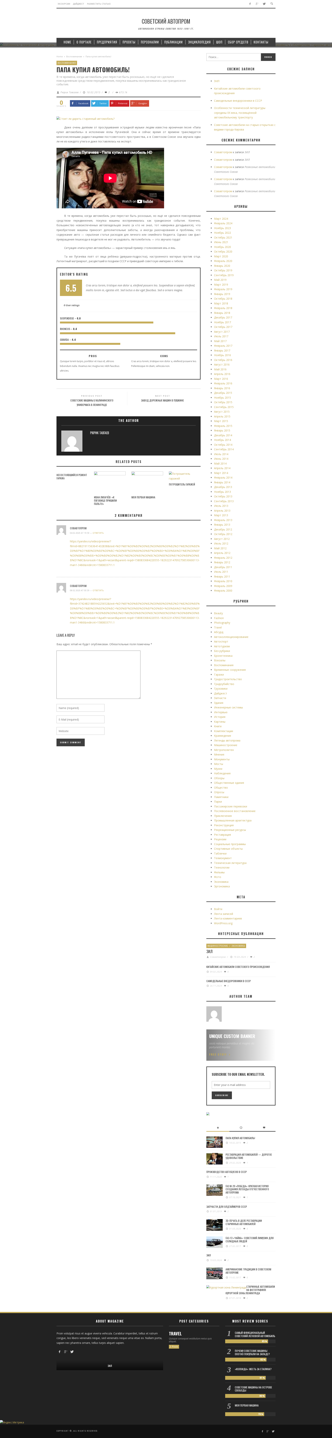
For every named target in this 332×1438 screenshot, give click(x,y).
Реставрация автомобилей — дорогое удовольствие (249, 1156)
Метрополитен (224, 750)
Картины (219, 721)
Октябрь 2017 (223, 327)
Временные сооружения (230, 670)
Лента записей (223, 914)
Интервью (220, 712)
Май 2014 (220, 463)
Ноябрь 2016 (222, 355)
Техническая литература (230, 863)
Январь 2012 (222, 562)
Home (59, 56)
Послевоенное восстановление (235, 811)
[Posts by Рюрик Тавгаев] (71, 442)
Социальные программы (230, 844)
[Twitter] (264, 4)
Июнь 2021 (221, 242)
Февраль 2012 (223, 557)
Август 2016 (222, 364)
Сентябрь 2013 (224, 501)
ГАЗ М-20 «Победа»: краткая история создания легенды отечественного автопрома (247, 1189)
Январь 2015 (222, 430)
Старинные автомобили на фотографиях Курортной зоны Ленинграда (250, 1289)
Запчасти (220, 698)
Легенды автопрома (227, 740)
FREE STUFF (218, 1054)
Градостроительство (228, 679)
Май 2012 (220, 548)
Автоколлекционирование (231, 637)
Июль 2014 (221, 454)
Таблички (220, 853)
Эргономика (222, 886)
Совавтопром (78, 528)
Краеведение (222, 735)
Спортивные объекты (228, 848)
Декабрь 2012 (223, 529)
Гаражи (219, 674)
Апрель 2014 (222, 468)
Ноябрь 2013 (222, 492)
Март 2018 (221, 303)
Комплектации (223, 731)
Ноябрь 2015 (222, 397)
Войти (218, 909)
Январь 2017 (222, 350)
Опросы (219, 792)
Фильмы (219, 872)
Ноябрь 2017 (222, 322)
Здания (218, 703)
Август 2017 (222, 331)
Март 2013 (221, 515)
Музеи (218, 769)
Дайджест (220, 693)
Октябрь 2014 (223, 444)
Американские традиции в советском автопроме (248, 1270)
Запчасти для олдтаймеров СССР (226, 1206)
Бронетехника (223, 655)
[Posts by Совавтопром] (214, 1014)
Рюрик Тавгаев (70, 92)
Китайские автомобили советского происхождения (238, 967)
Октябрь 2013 (223, 496)
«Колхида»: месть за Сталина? (253, 1369)
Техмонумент (223, 858)
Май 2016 (220, 369)
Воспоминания (74, 56)
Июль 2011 (221, 572)
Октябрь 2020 (223, 251)
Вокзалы (219, 660)
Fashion (219, 618)
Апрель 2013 (222, 510)
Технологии (221, 867)
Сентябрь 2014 (224, 449)
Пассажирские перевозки (230, 806)
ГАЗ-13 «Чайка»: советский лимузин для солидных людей (250, 1239)
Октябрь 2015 (223, 402)
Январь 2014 (222, 482)
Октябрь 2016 (223, 360)
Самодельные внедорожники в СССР (238, 100)
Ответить (98, 532)
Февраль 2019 (223, 289)
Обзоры (219, 778)
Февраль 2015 (223, 426)
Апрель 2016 (222, 374)
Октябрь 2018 (223, 298)
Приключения (223, 816)
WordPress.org (223, 923)
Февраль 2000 (223, 590)
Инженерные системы (228, 707)
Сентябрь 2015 (224, 407)
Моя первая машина (143, 497)
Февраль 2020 (223, 261)
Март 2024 (221, 218)
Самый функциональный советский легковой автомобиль (255, 1334)
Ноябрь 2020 (222, 247)
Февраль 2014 (223, 477)
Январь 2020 (222, 266)
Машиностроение (225, 745)
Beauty (218, 613)
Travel (218, 627)
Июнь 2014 (221, 458)
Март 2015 (221, 421)
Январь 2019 (222, 294)
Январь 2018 (222, 313)
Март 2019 (221, 284)
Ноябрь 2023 (222, 228)
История (219, 717)
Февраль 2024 (223, 223)
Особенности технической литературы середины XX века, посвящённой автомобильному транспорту (239, 112)
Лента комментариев (228, 918)
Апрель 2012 (222, 553)
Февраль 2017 (223, 345)
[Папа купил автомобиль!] (85, 118)
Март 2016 (221, 379)
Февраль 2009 (223, 586)
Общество (221, 787)
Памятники (221, 797)
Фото (217, 877)
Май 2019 (220, 280)
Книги (218, 726)
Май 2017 (220, 341)
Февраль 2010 (223, 581)
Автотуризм (222, 646)
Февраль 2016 (223, 383)
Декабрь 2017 (223, 317)
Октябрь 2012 (223, 534)
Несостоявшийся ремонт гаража (71, 476)
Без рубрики (222, 651)
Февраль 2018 (223, 308)
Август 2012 (222, 539)
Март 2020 (221, 256)
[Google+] (257, 4)
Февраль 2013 (223, 520)
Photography (222, 622)
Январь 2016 (222, 388)
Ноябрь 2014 (222, 440)
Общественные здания (229, 783)
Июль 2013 (221, 506)
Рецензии (220, 839)
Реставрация (222, 834)
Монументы (222, 759)
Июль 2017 (221, 336)
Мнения (219, 754)
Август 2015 (222, 411)
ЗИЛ (216, 81)
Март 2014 (221, 473)
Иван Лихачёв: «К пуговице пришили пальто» (105, 500)
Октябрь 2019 (223, 270)
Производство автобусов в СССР (226, 1172)
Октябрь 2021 (223, 237)
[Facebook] (249, 4)
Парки (218, 801)
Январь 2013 (222, 524)
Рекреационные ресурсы (230, 830)
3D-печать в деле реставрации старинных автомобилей (244, 1222)
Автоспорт (221, 641)
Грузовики (220, 688)
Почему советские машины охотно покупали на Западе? (252, 1352)
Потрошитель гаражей (182, 484)
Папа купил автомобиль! (240, 1138)
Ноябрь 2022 (222, 232)
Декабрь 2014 (223, 435)
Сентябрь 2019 (224, 275)
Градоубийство (224, 684)
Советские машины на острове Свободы (253, 1388)
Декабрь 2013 (223, 487)
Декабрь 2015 (223, 393)
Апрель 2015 (222, 416)
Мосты (218, 764)
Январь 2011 (222, 576)
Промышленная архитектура (232, 820)
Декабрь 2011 (223, 567)
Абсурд (218, 632)
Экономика (221, 882)
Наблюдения (222, 773)
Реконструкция (224, 825)
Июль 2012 (221, 543)
